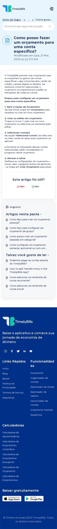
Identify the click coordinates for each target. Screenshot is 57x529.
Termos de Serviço (13, 392)
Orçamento (36, 373)
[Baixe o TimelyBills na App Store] (13, 498)
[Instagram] (5, 351)
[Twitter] (18, 351)
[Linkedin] (24, 351)
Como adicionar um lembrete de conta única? (28, 287)
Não (22, 186)
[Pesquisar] (50, 26)
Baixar (6, 378)
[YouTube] (31, 351)
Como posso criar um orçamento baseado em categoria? (28, 238)
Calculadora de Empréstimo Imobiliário (10, 445)
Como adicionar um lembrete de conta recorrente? (28, 279)
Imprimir (15, 207)
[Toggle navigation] (51, 9)
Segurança (8, 397)
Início (5, 368)
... (29, 19)
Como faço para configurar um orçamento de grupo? (27, 230)
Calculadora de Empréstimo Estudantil (10, 458)
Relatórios (36, 415)
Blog (5, 373)
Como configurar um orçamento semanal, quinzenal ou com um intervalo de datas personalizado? (29, 247)
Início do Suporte (13, 19)
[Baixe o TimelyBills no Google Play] (36, 498)
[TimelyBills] (13, 8)
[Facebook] (12, 351)
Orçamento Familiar (41, 409)
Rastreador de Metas (42, 387)
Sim (37, 186)
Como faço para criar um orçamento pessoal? (30, 221)
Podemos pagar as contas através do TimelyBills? (29, 262)
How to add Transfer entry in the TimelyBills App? (28, 270)
